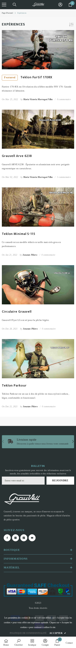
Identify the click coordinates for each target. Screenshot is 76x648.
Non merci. (40, 351)
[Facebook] (26, 343)
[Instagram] (34, 343)
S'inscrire (38, 331)
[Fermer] (70, 289)
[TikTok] (42, 343)
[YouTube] (49, 343)
